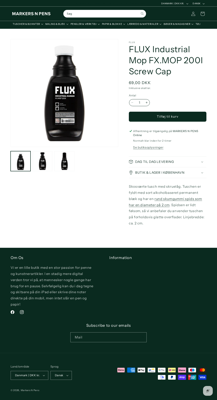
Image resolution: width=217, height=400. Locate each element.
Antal (132, 95)
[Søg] (142, 13)
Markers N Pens (30, 390)
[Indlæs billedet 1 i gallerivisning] (21, 161)
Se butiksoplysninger (148, 147)
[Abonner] (141, 337)
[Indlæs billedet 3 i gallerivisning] (64, 161)
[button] (27, 24)
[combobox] (104, 14)
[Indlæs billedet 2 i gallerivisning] (43, 161)
